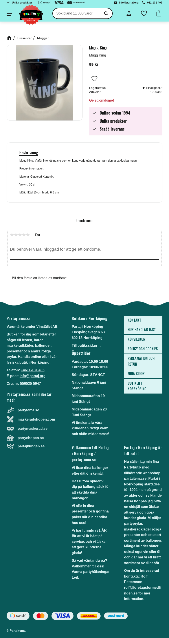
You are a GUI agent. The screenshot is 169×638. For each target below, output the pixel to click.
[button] (9, 13)
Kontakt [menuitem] (134, 320)
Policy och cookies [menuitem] (143, 348)
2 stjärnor (16, 235)
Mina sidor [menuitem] (136, 373)
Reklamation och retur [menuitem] (141, 361)
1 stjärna (12, 235)
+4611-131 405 (32, 370)
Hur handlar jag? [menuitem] (142, 329)
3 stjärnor (20, 235)
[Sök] (106, 13)
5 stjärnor (28, 235)
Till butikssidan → (86, 345)
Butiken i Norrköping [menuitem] (137, 386)
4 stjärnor (24, 235)
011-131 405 (154, 2)
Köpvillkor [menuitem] (136, 339)
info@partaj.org (128, 2)
